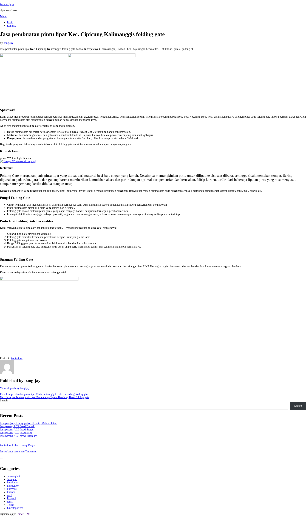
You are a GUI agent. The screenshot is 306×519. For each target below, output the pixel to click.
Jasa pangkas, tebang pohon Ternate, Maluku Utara (28, 423)
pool (9, 495)
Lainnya (11, 25)
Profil (10, 22)
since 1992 (24, 513)
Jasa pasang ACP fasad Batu (16, 432)
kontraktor (16, 358)
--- (1, 457)
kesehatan (12, 482)
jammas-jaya (7, 4)
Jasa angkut (13, 476)
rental (10, 501)
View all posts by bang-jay (15, 388)
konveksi (12, 488)
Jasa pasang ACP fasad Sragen (17, 429)
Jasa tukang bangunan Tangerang (18, 451)
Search (4, 400)
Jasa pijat (12, 479)
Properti (11, 498)
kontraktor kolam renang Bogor (17, 445)
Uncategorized (15, 507)
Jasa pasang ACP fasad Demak (17, 426)
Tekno (10, 504)
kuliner (11, 492)
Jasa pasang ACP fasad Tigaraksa (18, 435)
